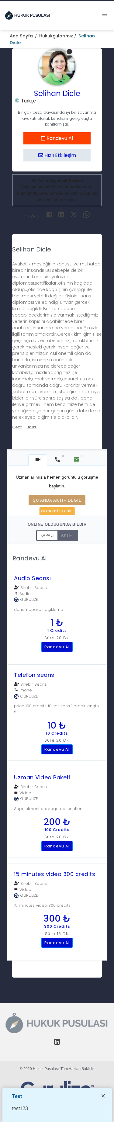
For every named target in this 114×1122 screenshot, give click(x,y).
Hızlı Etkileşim (59, 155)
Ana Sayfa (21, 36)
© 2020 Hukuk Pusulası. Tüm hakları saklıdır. (57, 1069)
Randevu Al (59, 138)
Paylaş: (32, 215)
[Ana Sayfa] (27, 15)
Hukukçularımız (56, 36)
